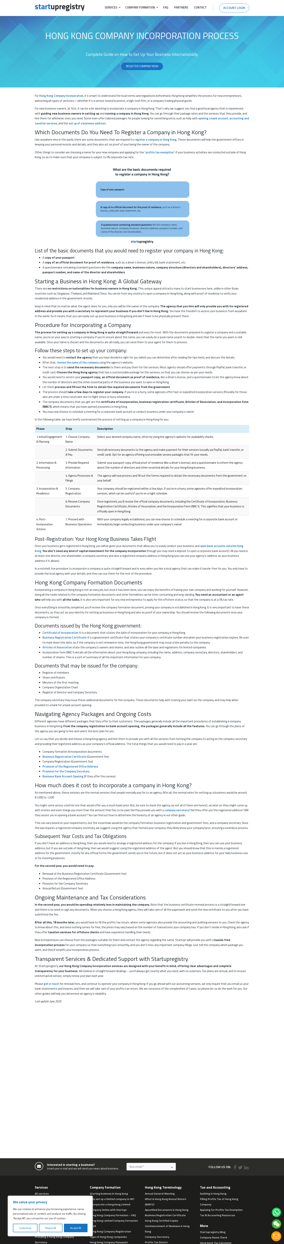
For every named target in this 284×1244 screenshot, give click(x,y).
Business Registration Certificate (64, 637)
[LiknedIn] (246, 1167)
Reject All (50, 1228)
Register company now (142, 66)
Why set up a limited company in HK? (112, 1199)
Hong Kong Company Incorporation (61, 95)
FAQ (165, 7)
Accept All (75, 1228)
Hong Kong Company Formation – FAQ (113, 1215)
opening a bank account (213, 118)
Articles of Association (57, 647)
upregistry (60, 6)
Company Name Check (213, 1237)
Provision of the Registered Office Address (70, 766)
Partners (181, 7)
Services (111, 7)
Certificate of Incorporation (60, 632)
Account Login (234, 8)
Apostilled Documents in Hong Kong (166, 1210)
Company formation (140, 7)
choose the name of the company (78, 362)
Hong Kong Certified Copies (161, 1221)
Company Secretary (157, 1237)
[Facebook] (235, 1167)
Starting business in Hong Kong (109, 1193)
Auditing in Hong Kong (213, 1193)
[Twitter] (240, 1167)
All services (42, 1193)
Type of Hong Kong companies (108, 1237)
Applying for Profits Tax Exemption (221, 1210)
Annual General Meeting (160, 1193)
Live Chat (276, 1236)
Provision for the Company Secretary (66, 771)
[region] (50, 1216)
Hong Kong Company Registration (110, 1231)
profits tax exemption (160, 152)
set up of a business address (87, 123)
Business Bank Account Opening (63, 776)
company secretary (176, 810)
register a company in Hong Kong (155, 139)
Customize (25, 1228)
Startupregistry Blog (212, 1232)
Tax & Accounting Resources (217, 1215)
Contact (200, 7)
